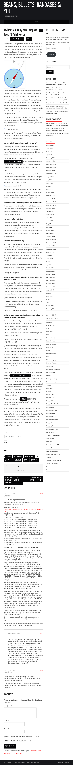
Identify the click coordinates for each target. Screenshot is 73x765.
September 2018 (51, 249)
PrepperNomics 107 (52, 419)
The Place (49, 457)
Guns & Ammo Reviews (53, 369)
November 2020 (51, 167)
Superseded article (52, 451)
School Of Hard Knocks (53, 435)
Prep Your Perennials (52, 103)
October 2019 (50, 208)
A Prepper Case (51, 325)
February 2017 (50, 309)
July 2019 (49, 217)
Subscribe (51, 54)
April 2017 (49, 302)
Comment (8, 706)
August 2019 (50, 214)
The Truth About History (53, 460)
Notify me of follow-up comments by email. (22, 737)
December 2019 (51, 202)
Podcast (48, 391)
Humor (48, 375)
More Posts (20, 470)
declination (17, 460)
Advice (9, 456)
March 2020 (50, 192)
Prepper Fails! (50, 397)
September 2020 (51, 173)
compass (7, 460)
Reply (41, 494)
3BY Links (49, 322)
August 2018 (50, 252)
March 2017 (50, 305)
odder (24, 399)
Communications (51, 353)
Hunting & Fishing (51, 378)
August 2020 (50, 176)
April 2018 (49, 265)
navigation (34, 460)
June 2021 (49, 148)
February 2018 (50, 271)
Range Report (50, 432)
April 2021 (49, 154)
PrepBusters (50, 394)
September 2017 (51, 287)
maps (25, 460)
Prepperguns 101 (51, 410)
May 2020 (49, 186)
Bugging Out (18, 456)
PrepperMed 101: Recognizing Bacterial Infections (12, 480)
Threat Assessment (52, 463)
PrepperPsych (50, 423)
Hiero (59, 762)
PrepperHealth (50, 413)
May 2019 (49, 224)
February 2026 (50, 145)
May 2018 (49, 261)
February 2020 (50, 195)
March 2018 (50, 268)
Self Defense (50, 438)
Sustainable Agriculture (53, 454)
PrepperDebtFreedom (53, 404)
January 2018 (50, 274)
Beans (48, 334)
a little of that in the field (21, 375)
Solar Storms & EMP (52, 445)
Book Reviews (50, 341)
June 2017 (49, 296)
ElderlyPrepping (51, 360)
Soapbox (49, 441)
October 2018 (50, 246)
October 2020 (50, 170)
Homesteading (50, 372)
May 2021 (49, 151)
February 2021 (50, 158)
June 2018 (49, 258)
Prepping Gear (29, 456)
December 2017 (51, 277)
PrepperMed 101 (51, 416)
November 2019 (51, 205)
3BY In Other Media (52, 319)
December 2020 (51, 164)
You (47, 470)
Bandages (49, 331)
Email (6, 728)
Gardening (49, 366)
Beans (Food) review (52, 338)
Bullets (48, 350)
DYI (47, 356)
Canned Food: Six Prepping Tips (36, 479)
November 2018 (51, 243)
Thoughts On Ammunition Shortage (57, 111)
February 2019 (50, 233)
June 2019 (49, 221)
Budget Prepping (51, 344)
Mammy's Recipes (51, 382)
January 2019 (50, 236)
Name (6, 721)
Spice (28, 39)
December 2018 (51, 239)
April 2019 (49, 227)
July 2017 (49, 293)
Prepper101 (50, 401)
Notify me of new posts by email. (18, 741)
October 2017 (50, 283)
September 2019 (51, 211)
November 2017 (51, 280)
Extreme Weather (51, 363)
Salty (47, 128)
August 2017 (50, 290)
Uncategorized (50, 467)
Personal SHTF (51, 388)
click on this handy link (13, 162)
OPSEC (48, 385)
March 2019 (50, 230)
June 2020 (49, 183)
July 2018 (49, 255)
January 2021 (50, 161)
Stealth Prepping (51, 448)
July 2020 (49, 180)
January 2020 (50, 199)
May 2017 (49, 299)
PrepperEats (50, 407)
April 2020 (49, 189)
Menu (36, 22)
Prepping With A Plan (52, 429)
